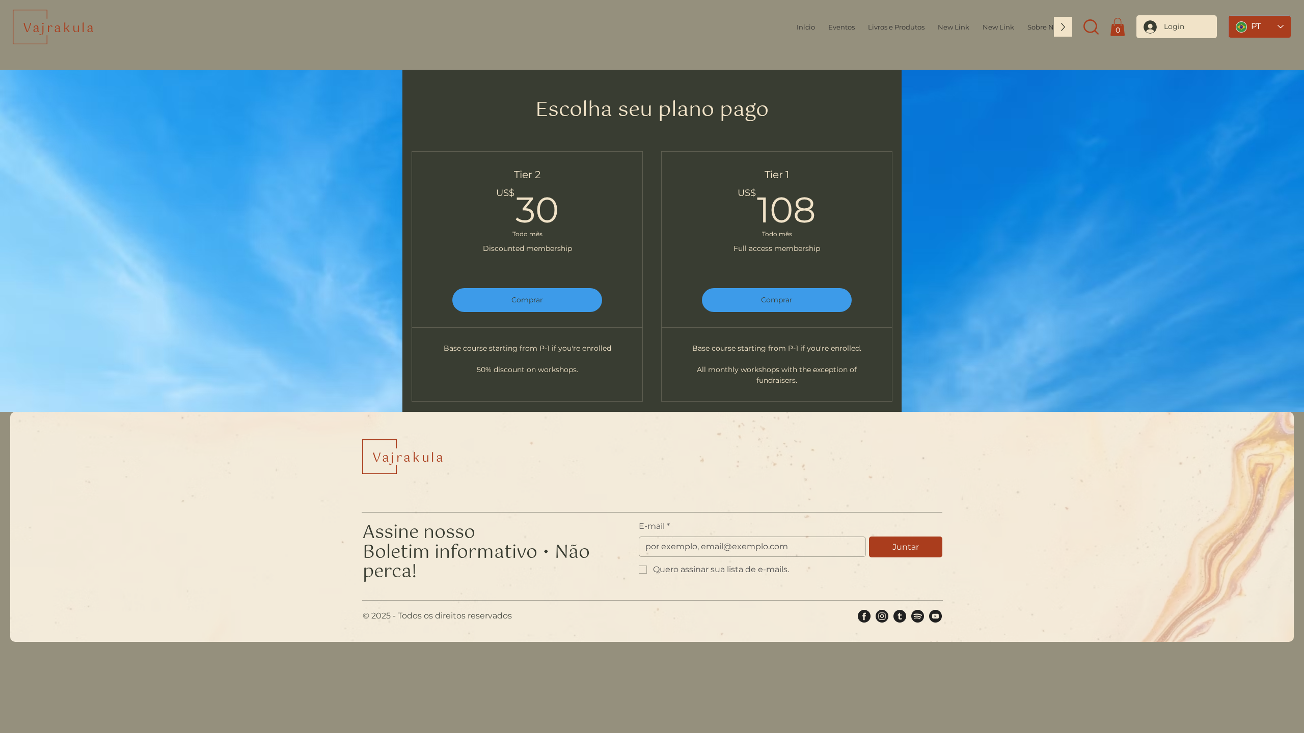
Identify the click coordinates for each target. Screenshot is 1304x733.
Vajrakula (59, 28)
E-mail (654, 526)
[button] (1044, 27)
